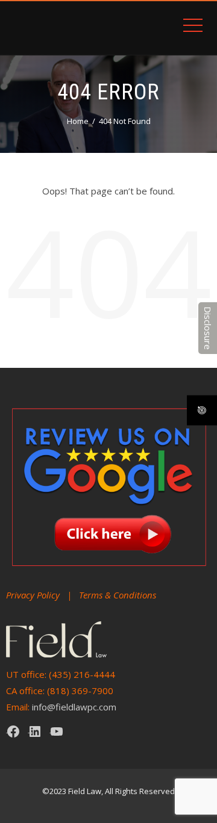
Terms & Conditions (117, 595)
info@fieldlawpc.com (74, 707)
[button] (207, 328)
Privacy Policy (33, 595)
